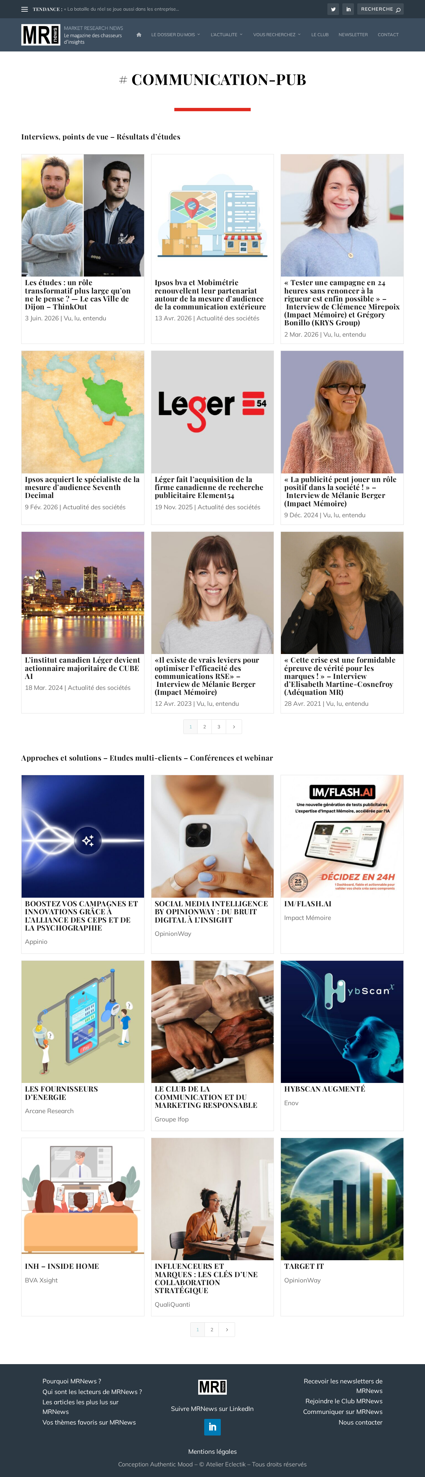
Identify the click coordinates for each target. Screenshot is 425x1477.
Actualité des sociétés (228, 318)
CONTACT (388, 34)
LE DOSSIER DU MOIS (173, 34)
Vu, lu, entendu (85, 318)
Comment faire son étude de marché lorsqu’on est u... (121, 9)
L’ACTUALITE (224, 34)
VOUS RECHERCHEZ (274, 34)
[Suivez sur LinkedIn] (212, 1427)
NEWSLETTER (353, 34)
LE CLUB (320, 34)
